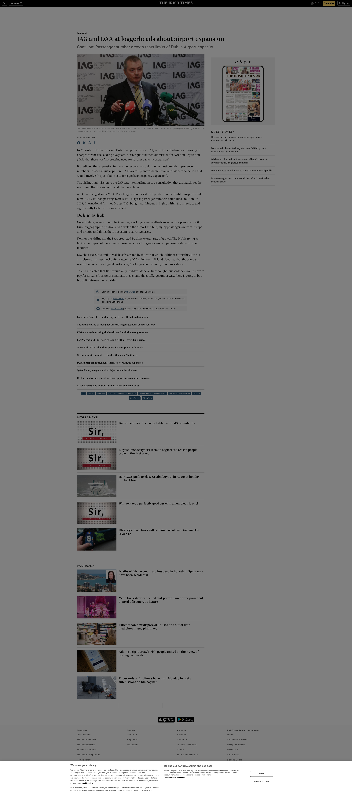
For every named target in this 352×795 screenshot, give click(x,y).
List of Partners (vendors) (174, 778)
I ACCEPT (261, 774)
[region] (176, 778)
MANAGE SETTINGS (261, 781)
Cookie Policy (87, 783)
